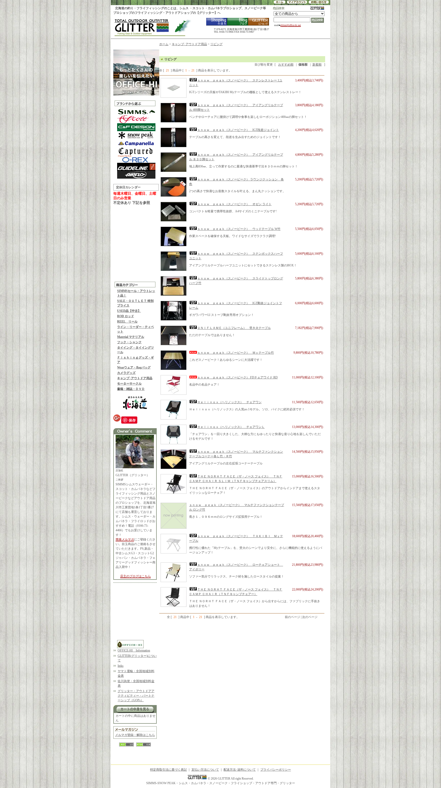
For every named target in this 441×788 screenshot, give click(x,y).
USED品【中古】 (129, 311)
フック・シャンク (129, 342)
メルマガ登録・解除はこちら (135, 735)
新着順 (317, 64)
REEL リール (127, 321)
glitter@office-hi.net (290, 25)
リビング (216, 44)
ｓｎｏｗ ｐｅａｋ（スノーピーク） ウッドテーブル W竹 (238, 229)
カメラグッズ (126, 373)
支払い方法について (205, 769)
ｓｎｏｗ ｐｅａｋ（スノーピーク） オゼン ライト (234, 204)
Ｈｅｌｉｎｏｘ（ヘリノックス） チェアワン (229, 402)
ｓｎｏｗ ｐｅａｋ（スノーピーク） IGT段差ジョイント (238, 130)
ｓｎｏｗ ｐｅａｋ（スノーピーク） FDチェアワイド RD (237, 377)
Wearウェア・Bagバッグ (134, 367)
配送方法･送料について (240, 769)
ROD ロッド (125, 316)
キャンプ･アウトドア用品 (134, 378)
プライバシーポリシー (275, 769)
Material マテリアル (130, 337)
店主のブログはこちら (135, 576)
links (121, 666)
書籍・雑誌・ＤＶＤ (131, 389)
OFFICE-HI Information (134, 650)
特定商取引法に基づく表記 (168, 769)
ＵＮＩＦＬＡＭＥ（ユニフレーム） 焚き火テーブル (234, 328)
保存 (132, 420)
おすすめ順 (285, 64)
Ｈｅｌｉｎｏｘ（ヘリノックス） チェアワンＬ (231, 427)
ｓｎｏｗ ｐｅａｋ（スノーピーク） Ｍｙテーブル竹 (235, 352)
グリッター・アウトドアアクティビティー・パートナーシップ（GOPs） (136, 695)
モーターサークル (129, 383)
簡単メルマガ (125, 539)
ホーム (163, 44)
